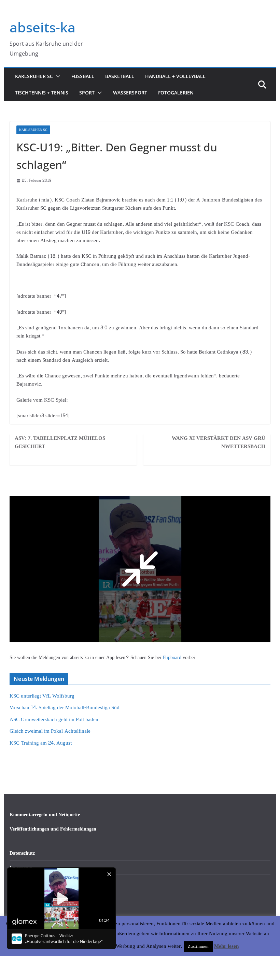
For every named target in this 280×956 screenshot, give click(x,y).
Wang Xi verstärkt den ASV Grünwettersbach (218, 442)
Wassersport (130, 92)
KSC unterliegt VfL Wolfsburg (42, 696)
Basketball (119, 76)
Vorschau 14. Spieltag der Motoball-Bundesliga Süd (65, 707)
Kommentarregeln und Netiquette (45, 814)
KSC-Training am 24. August (41, 743)
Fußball (82, 76)
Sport (87, 92)
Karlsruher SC (34, 76)
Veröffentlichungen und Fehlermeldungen (53, 829)
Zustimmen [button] (198, 946)
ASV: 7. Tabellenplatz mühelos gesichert (60, 442)
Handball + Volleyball (175, 76)
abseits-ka (42, 27)
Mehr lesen (226, 946)
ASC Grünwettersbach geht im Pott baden (54, 719)
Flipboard (173, 657)
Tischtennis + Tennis (41, 92)
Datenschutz (22, 853)
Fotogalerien (176, 92)
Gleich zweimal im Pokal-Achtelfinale (50, 731)
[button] (56, 76)
